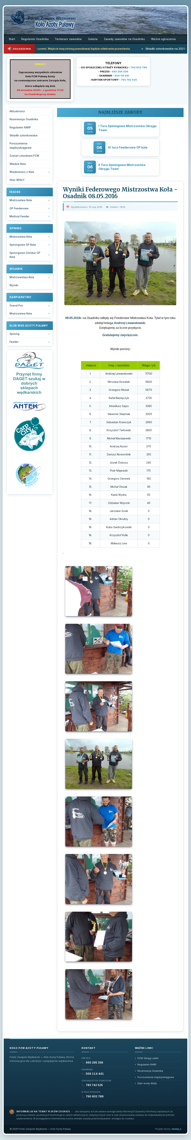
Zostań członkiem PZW (24, 155)
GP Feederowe (19, 208)
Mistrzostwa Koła (21, 200)
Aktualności (17, 111)
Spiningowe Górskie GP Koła (25, 254)
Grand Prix (16, 305)
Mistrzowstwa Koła (22, 277)
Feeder (14, 341)
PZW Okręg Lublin (148, 1058)
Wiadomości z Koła (22, 171)
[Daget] (29, 373)
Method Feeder (19, 216)
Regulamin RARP (20, 127)
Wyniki (14, 285)
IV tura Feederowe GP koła (127, 147)
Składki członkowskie (24, 135)
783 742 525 (129, 79)
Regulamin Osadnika (35, 39)
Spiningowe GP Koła (23, 244)
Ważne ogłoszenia (163, 39)
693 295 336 (120, 71)
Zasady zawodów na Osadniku (124, 39)
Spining (14, 333)
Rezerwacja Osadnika (24, 119)
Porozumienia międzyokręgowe (21, 145)
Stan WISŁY (17, 179)
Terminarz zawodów (68, 39)
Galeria (93, 39)
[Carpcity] (29, 435)
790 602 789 (138, 67)
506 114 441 (122, 75)
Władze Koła (18, 163)
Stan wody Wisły (147, 1083)
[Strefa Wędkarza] (29, 474)
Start (12, 39)
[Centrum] (29, 406)
